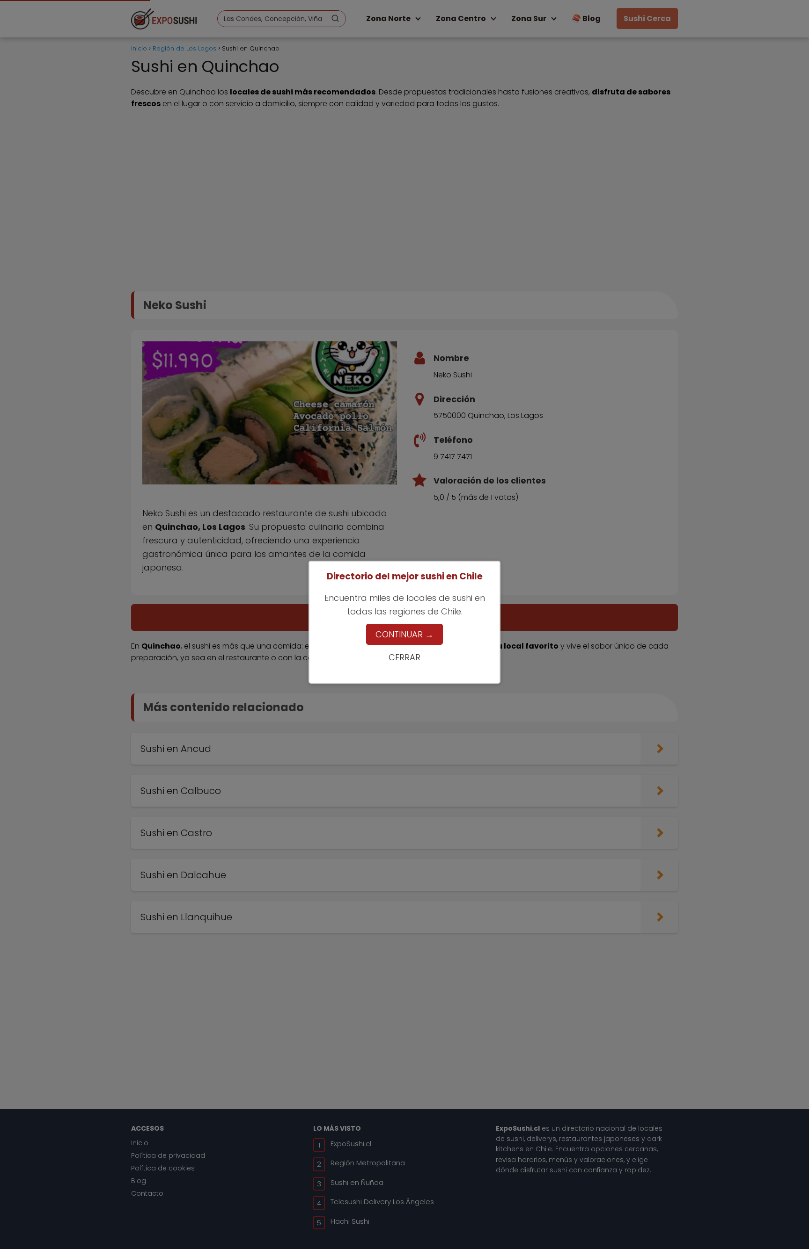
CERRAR (404, 657)
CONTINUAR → (404, 634)
